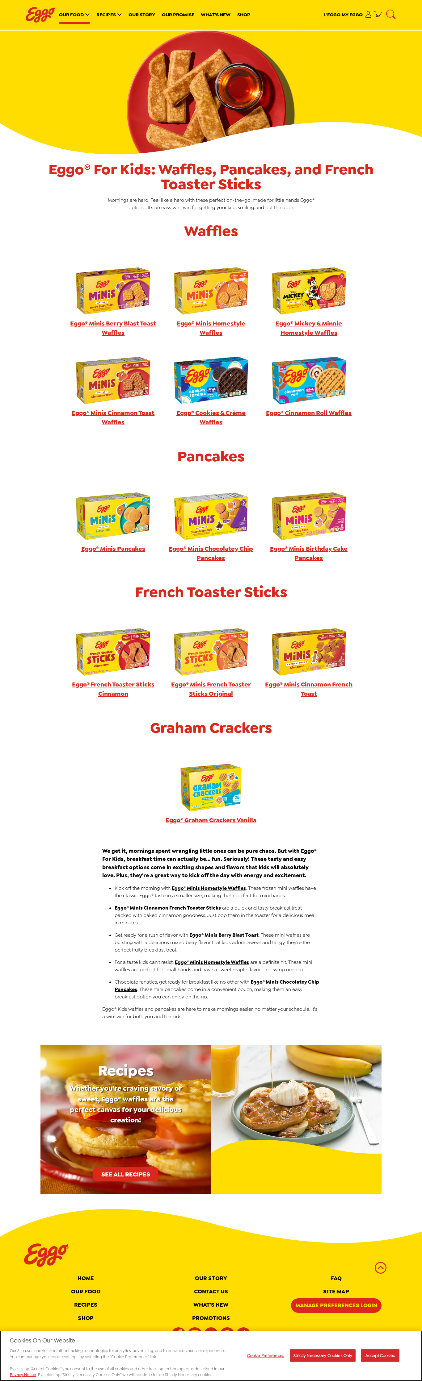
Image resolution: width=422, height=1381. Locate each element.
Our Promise (178, 14)
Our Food (71, 14)
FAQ (336, 1278)
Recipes (106, 14)
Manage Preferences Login (336, 1305)
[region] (211, 1356)
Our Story (142, 14)
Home (86, 1278)
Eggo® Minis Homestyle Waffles (209, 888)
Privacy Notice (23, 1374)
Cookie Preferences (265, 1355)
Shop (243, 14)
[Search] (391, 14)
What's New (215, 14)
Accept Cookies (380, 1355)
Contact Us (211, 1291)
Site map (336, 1291)
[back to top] (380, 1267)
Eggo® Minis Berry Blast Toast (224, 935)
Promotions (211, 1318)
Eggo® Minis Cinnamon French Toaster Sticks (168, 908)
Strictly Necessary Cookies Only (322, 1355)
